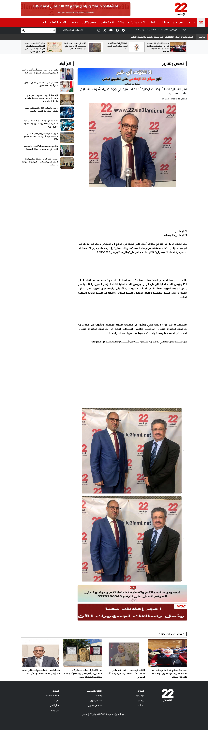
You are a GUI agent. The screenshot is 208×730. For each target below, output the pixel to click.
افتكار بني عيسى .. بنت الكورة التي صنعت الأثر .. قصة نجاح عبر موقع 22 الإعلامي (116, 46)
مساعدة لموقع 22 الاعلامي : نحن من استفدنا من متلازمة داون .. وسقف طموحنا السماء (169, 673)
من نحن (173, 30)
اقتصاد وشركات (136, 22)
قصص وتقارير (89, 22)
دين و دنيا (55, 710)
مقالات (74, 22)
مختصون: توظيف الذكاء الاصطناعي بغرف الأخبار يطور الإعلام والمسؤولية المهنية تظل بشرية (151, 37)
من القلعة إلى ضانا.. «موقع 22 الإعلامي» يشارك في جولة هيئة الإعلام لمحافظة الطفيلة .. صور (83, 673)
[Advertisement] (132, 209)
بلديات (152, 22)
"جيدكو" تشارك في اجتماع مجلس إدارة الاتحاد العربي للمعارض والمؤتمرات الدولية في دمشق (40, 162)
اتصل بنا (164, 30)
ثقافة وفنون (107, 22)
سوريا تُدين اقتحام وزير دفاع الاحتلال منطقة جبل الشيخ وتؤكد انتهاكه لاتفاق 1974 (41, 136)
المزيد (43, 22)
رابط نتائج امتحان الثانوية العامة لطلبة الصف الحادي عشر (159, 46)
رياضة (121, 22)
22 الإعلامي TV (153, 30)
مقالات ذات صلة (171, 634)
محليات (191, 22)
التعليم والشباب (58, 22)
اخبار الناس (54, 705)
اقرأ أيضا (65, 64)
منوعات (55, 700)
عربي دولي (178, 22)
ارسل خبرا (140, 30)
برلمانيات (164, 22)
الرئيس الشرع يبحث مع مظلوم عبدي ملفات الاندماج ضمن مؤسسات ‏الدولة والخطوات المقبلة (41, 98)
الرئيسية (182, 30)
